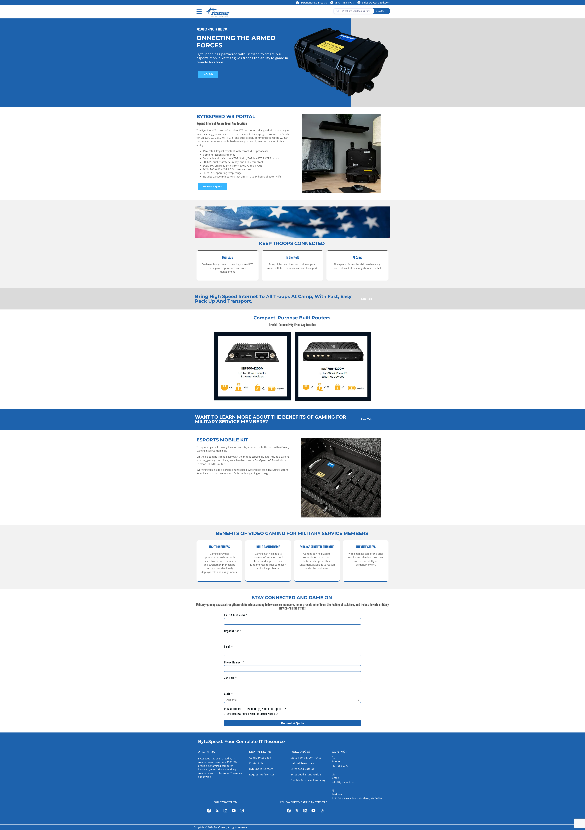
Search (381, 11)
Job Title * (230, 678)
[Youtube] (233, 810)
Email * (228, 646)
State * (228, 693)
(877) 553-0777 (344, 2)
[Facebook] (209, 810)
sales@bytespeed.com (376, 2)
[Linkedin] (225, 810)
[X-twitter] (217, 810)
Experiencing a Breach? (314, 2)
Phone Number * (234, 662)
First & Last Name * (236, 615)
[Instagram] (242, 810)
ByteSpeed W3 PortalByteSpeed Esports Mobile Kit (252, 714)
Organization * (233, 631)
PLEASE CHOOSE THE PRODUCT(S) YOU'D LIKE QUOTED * (255, 709)
